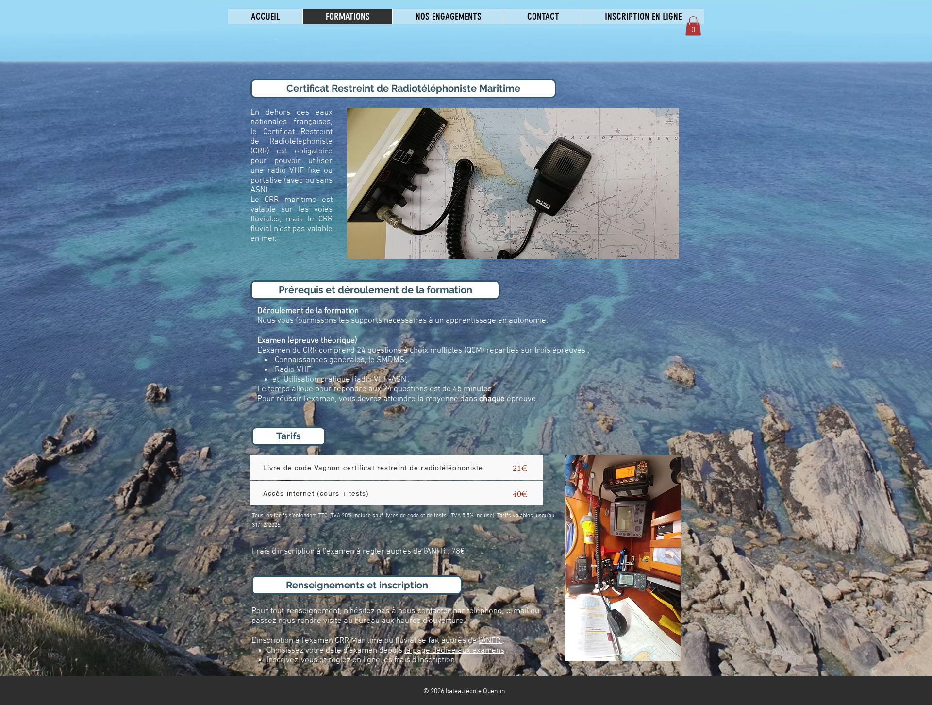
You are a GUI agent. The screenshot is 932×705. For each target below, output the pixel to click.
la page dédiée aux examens (454, 650)
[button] (693, 26)
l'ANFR (490, 641)
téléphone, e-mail (497, 611)
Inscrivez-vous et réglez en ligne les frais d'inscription (361, 660)
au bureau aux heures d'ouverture (404, 621)
